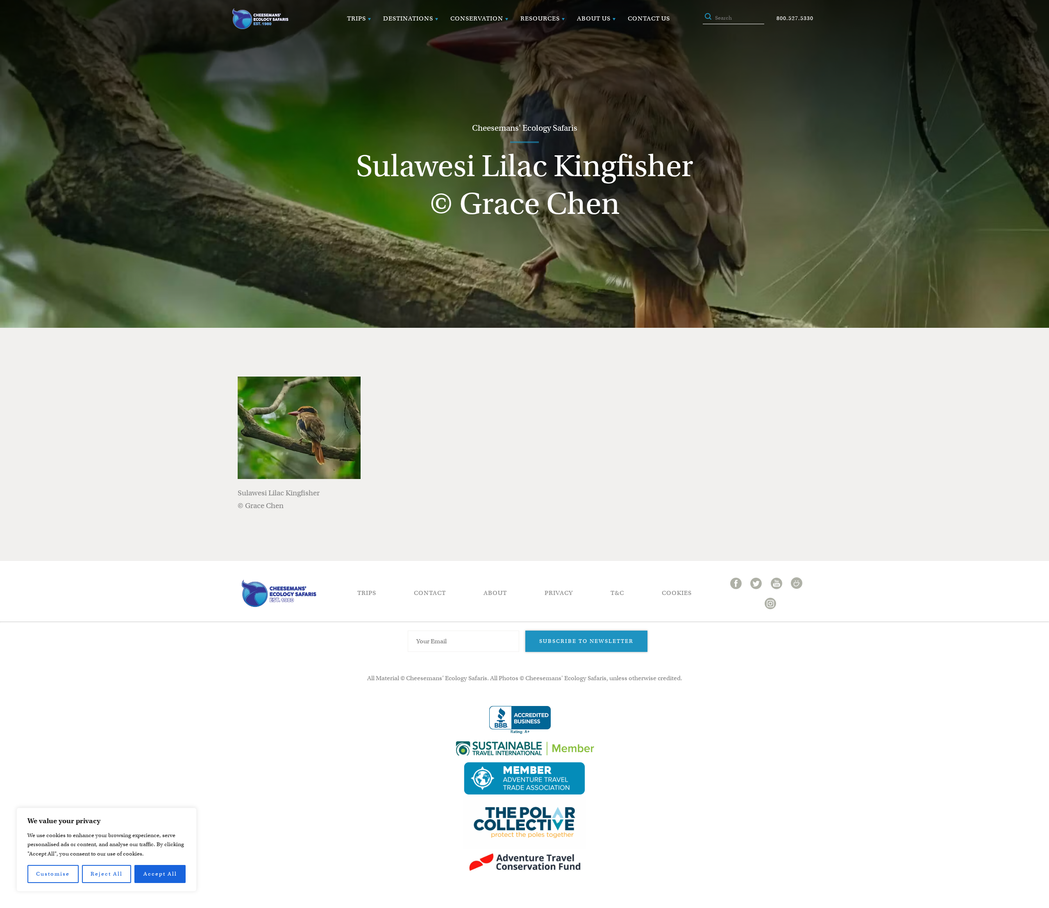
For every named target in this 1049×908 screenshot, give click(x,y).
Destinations (408, 18)
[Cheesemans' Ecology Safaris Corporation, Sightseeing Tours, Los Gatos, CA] (520, 720)
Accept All (160, 873)
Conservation (476, 18)
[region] (106, 850)
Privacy (559, 593)
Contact (430, 593)
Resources (540, 18)
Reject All (107, 873)
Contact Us (649, 18)
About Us (594, 18)
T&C (617, 593)
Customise (53, 873)
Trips (356, 18)
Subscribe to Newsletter (586, 641)
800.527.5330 (795, 18)
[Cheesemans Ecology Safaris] (260, 18)
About (495, 593)
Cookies (677, 593)
